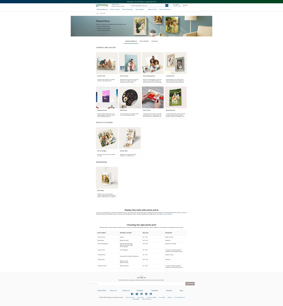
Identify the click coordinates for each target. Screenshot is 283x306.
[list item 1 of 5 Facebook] (132, 294)
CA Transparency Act (179, 297)
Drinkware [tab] (154, 41)
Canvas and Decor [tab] (131, 41)
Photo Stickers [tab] (144, 41)
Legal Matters (136, 299)
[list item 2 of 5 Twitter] (137, 294)
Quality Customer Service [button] (118, 6)
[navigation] (177, 6)
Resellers (140, 290)
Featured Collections (165, 9)
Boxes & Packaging (127, 9)
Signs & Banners (140, 9)
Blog (181, 290)
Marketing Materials (102, 9)
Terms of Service (130, 297)
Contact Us (126, 290)
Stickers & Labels (115, 9)
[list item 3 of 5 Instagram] (142, 294)
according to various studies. (164, 214)
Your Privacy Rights (151, 297)
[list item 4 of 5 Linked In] (146, 294)
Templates (154, 290)
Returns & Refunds (146, 299)
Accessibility (162, 297)
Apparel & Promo (152, 9)
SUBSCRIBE (190, 283)
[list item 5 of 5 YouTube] (151, 294)
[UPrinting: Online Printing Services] (102, 5)
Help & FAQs (102, 290)
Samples (169, 290)
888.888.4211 (115, 4)
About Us (113, 290)
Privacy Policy (140, 297)
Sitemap (170, 297)
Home (97, 13)
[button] (166, 5)
